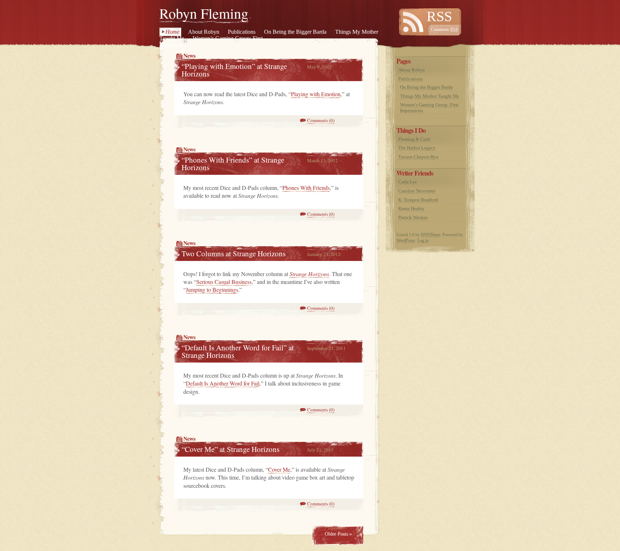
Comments (444, 29)
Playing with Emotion (315, 94)
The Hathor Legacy (417, 147)
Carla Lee (407, 182)
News (189, 55)
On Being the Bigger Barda (295, 32)
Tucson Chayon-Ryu (418, 156)
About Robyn (203, 32)
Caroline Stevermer (417, 190)
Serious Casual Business (224, 281)
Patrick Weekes (413, 217)
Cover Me (279, 469)
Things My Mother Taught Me (429, 96)
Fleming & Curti (414, 139)
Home (172, 32)
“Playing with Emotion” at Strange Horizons (234, 70)
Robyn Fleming (203, 13)
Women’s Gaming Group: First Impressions (211, 41)
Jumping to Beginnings (212, 289)
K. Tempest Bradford (418, 199)
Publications (241, 32)
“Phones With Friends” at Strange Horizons (233, 163)
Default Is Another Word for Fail (222, 383)
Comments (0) (320, 120)
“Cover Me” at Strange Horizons (231, 449)
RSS (439, 16)
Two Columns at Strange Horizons (234, 253)
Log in (422, 240)
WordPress (405, 240)
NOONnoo (430, 234)
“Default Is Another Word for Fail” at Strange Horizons (238, 351)
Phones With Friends (306, 187)
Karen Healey (411, 208)
